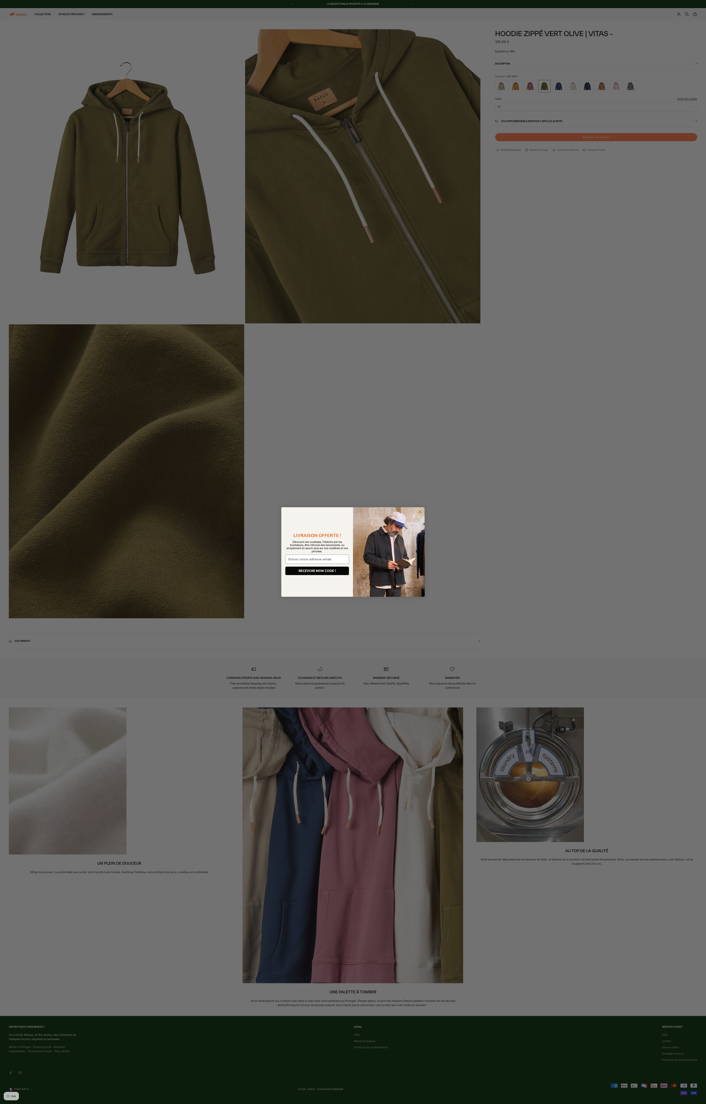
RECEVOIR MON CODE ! (317, 571)
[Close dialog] (420, 512)
